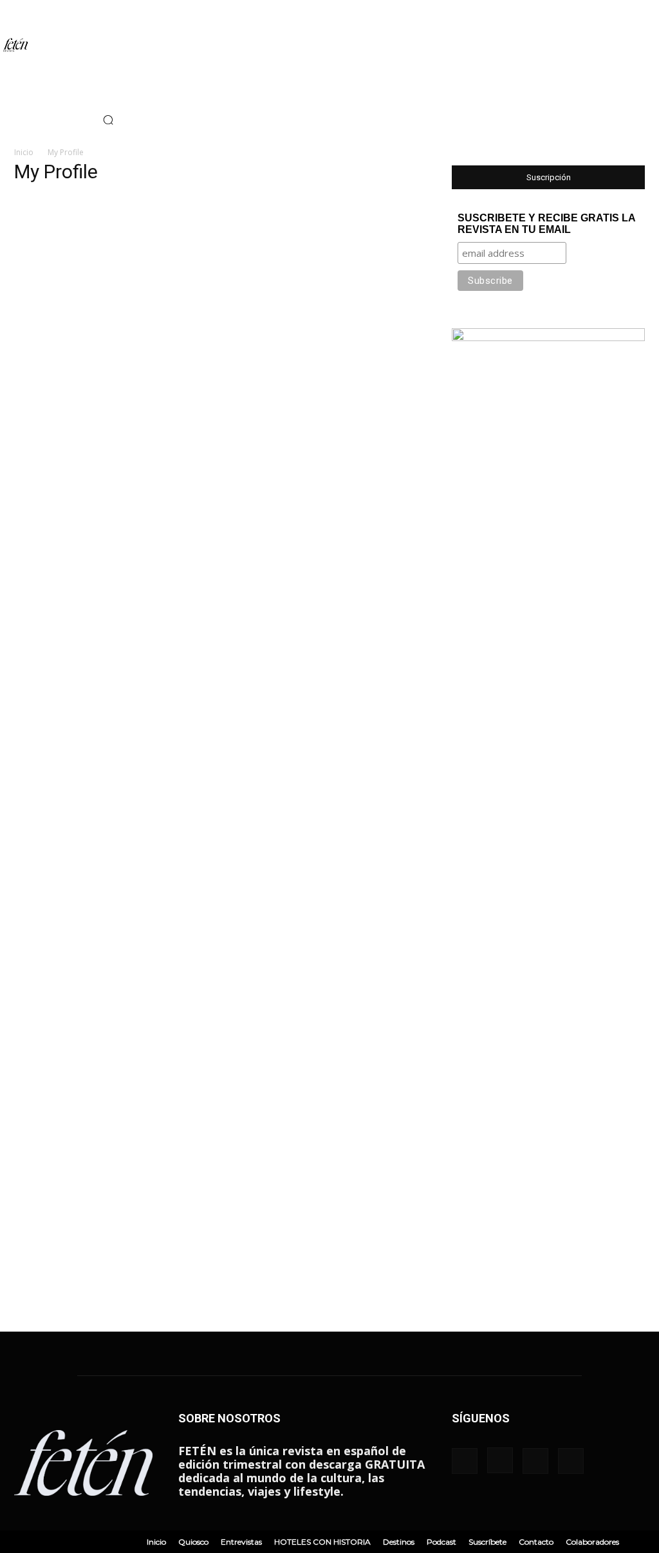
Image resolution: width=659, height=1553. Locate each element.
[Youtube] (67, 119)
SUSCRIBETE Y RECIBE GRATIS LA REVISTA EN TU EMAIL (546, 223)
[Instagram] (29, 119)
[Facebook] (9, 119)
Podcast (441, 1542)
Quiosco (193, 1542)
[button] (108, 119)
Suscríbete (487, 1542)
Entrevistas (241, 1542)
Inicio (23, 152)
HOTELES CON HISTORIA (322, 1542)
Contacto (536, 1542)
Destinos (398, 1542)
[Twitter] (48, 119)
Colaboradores (592, 1542)
